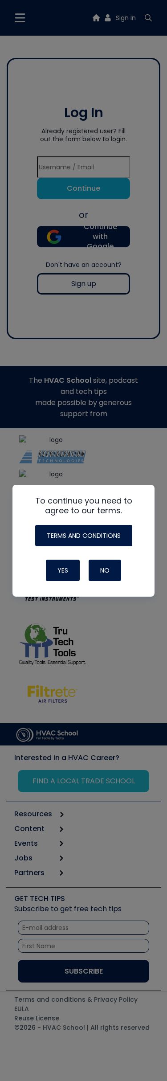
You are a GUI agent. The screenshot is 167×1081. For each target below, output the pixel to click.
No (105, 570)
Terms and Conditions (84, 535)
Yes (62, 570)
